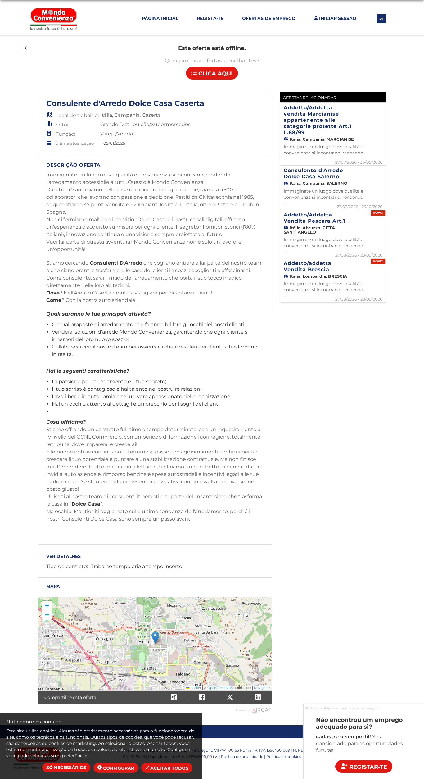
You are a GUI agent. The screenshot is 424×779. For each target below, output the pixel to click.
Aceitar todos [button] (168, 768)
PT (381, 19)
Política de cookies (283, 756)
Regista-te (210, 18)
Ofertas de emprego (268, 18)
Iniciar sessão (337, 18)
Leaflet (195, 688)
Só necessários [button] (66, 767)
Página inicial (160, 18)
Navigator (262, 688)
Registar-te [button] (367, 766)
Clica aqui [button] (215, 73)
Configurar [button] (118, 768)
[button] (26, 48)
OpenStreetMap (220, 688)
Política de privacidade (242, 756)
